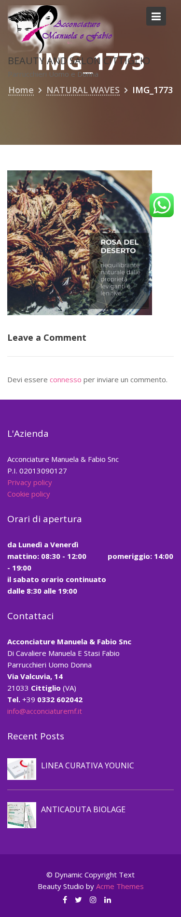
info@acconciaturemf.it (44, 711)
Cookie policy (28, 494)
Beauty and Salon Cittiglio (79, 60)
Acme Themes (120, 886)
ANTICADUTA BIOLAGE (83, 809)
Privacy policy (29, 482)
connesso (66, 379)
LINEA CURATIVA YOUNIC (87, 765)
